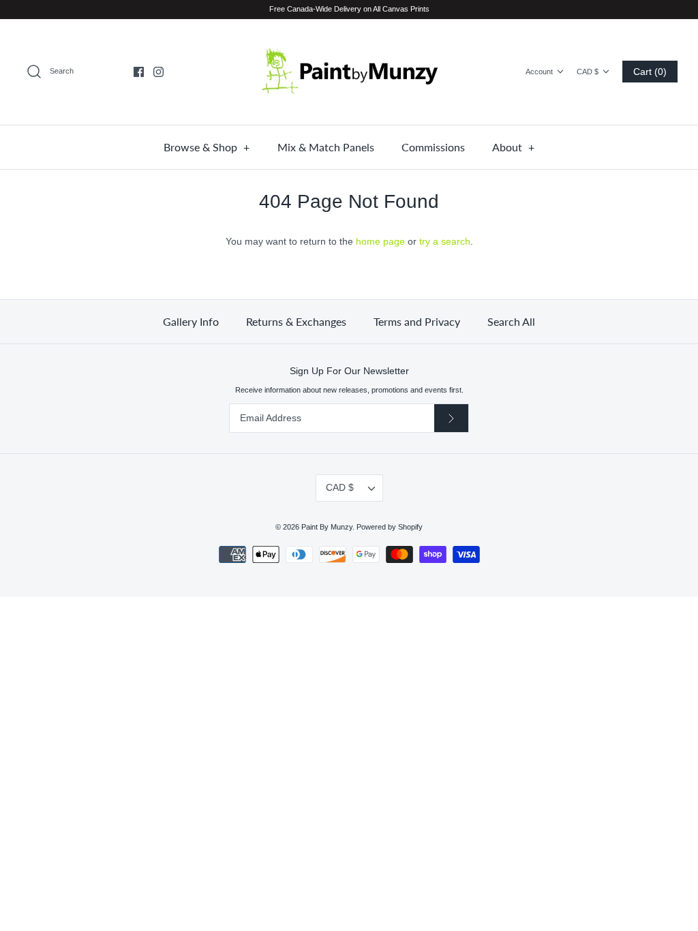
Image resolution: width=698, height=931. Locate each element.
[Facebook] (139, 72)
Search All (511, 321)
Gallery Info (191, 321)
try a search (444, 241)
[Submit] (451, 418)
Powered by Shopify (389, 527)
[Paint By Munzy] (349, 72)
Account (539, 71)
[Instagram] (158, 72)
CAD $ (587, 71)
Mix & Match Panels (325, 146)
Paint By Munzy (326, 527)
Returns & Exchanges (296, 321)
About (513, 146)
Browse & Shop (207, 146)
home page (380, 241)
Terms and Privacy (417, 321)
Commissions (433, 146)
